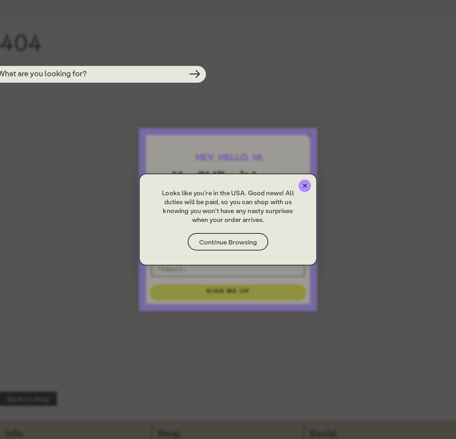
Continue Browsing (228, 242)
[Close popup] (305, 186)
